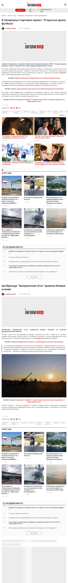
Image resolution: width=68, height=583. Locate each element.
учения (63, 422)
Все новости (34, 277)
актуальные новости (5, 112)
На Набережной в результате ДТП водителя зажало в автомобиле (39, 342)
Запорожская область (17, 112)
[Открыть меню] (2, 5)
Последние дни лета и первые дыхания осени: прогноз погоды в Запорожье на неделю (54, 200)
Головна (4, 15)
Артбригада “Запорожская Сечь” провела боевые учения (40, 78)
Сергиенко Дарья (10, 28)
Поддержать (20, 10)
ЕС (11, 111)
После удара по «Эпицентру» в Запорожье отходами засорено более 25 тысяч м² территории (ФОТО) (11, 233)
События (9, 15)
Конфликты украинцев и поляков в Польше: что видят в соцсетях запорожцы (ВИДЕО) (10, 200)
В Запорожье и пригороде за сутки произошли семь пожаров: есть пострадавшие (33, 232)
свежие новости (56, 112)
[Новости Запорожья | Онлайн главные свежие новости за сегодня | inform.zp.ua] (34, 5)
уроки (61, 111)
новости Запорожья (35, 112)
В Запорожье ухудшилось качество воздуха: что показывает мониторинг (55, 232)
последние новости (43, 112)
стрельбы (56, 422)
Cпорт (14, 15)
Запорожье (26, 111)
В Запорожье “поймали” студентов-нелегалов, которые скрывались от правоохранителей (40, 100)
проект (50, 111)
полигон (32, 422)
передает (63, 73)
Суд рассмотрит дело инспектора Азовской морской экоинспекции (39, 89)
